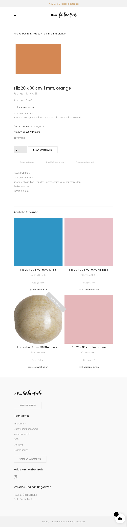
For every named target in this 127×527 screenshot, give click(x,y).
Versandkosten (26, 107)
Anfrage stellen (28, 405)
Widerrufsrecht (22, 434)
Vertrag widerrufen (30, 459)
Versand (18, 444)
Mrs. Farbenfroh (22, 33)
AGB (16, 439)
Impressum (20, 423)
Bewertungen (21, 450)
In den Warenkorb (42, 149)
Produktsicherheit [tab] (85, 162)
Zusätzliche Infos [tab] (55, 162)
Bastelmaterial (33, 131)
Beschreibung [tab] (27, 162)
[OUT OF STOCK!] (38, 342)
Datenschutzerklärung (26, 429)
